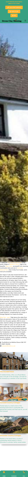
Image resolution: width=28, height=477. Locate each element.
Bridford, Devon (14, 264)
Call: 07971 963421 (15, 7)
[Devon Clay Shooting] (12, 20)
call (24, 476)
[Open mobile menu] (25, 20)
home (4, 476)
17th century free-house (14, 262)
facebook (13, 476)
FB (15, 15)
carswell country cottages (10, 403)
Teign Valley (9, 266)
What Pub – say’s (5, 317)
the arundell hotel (7, 372)
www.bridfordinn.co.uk (8, 346)
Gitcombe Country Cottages (10, 435)
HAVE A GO (14, 11)
